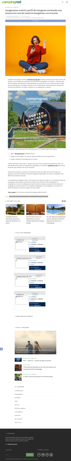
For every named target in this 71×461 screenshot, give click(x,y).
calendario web (53, 165)
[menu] (67, 2)
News (16, 401)
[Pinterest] (43, 454)
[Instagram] (47, 454)
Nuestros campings (13, 7)
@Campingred (19, 153)
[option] (15, 214)
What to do (18, 422)
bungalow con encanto (16, 17)
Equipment (18, 398)
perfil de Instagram (33, 79)
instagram (28, 17)
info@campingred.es (12, 444)
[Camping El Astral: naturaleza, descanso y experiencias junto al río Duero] (15, 209)
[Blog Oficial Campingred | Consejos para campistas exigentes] (11, 2)
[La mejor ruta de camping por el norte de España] (18, 377)
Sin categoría (18, 419)
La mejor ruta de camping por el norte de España (38, 376)
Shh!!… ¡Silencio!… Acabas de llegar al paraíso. (37, 360)
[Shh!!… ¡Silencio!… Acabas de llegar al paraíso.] (18, 359)
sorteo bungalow (38, 17)
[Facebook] (39, 454)
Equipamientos (19, 394)
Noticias (27, 364)
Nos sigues (12, 192)
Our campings (18, 412)
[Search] (63, 2)
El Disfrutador (19, 390)
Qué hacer (17, 415)
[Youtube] (51, 454)
